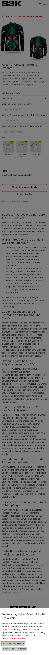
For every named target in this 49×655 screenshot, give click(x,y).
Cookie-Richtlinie (18, 638)
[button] (13, 644)
